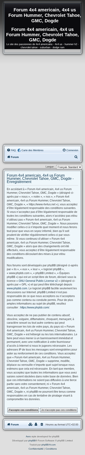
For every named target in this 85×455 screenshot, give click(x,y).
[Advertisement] (42, 99)
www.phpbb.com (17, 288)
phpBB (32, 440)
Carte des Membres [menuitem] (33, 150)
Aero (28, 436)
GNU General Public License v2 (38, 280)
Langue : (50, 166)
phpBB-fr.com (48, 444)
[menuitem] (11, 150)
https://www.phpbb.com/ (34, 307)
